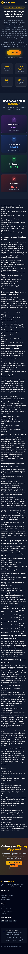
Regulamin (4, 913)
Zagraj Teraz (14, 53)
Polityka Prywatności (6, 911)
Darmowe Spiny (5, 897)
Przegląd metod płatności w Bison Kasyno (13, 226)
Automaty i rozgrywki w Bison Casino (12, 206)
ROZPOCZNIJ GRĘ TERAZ (15, 864)
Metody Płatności (5, 899)
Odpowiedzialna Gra (6, 909)
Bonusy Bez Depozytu (7, 895)
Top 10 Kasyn (4, 893)
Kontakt (3, 906)
